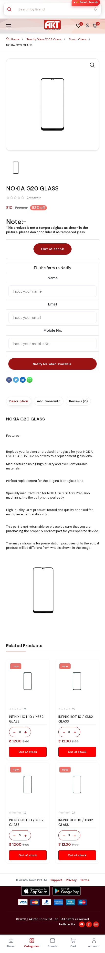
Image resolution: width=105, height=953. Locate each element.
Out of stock (52, 249)
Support (57, 880)
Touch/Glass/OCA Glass (44, 39)
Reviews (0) (78, 401)
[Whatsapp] (29, 381)
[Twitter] (16, 381)
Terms (84, 880)
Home (15, 39)
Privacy (71, 880)
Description (18, 401)
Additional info (48, 401)
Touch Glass (78, 39)
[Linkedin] (23, 381)
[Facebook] (9, 381)
